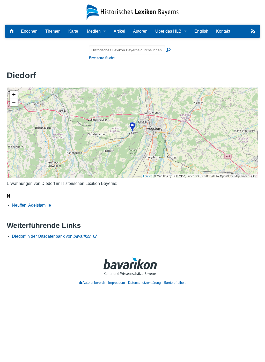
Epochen (29, 31)
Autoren (140, 31)
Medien (94, 31)
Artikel (119, 31)
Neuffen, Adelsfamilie (31, 205)
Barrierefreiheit (175, 283)
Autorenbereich (93, 283)
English (201, 31)
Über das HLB (168, 31)
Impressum (116, 283)
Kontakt (223, 31)
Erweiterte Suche (102, 58)
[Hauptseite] (11, 31)
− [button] (14, 102)
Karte (73, 31)
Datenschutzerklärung (144, 283)
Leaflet (147, 176)
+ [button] (14, 94)
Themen (53, 31)
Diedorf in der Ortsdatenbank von (52, 236)
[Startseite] (132, 12)
